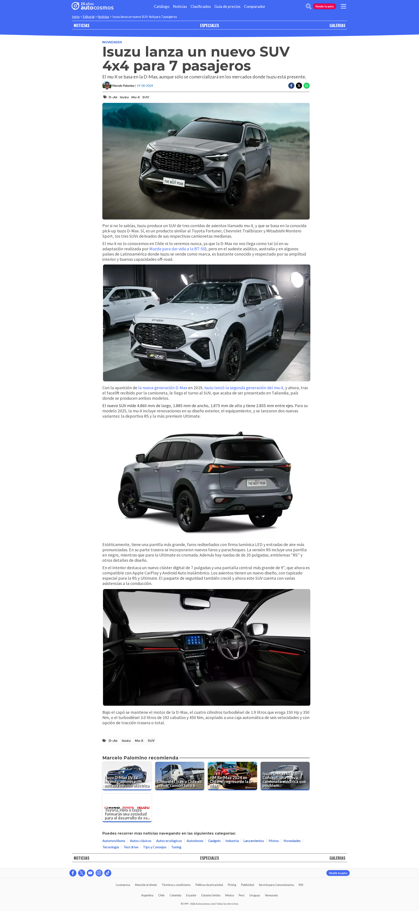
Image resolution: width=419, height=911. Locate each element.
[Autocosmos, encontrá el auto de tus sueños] (92, 6)
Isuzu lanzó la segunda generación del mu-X (243, 387)
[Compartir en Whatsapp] (307, 86)
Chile (161, 895)
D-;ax (113, 97)
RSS (301, 885)
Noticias (180, 6)
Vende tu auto (324, 6)
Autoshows (195, 840)
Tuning (176, 847)
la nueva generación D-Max (162, 387)
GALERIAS (337, 25)
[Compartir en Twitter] (299, 86)
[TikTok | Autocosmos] (107, 873)
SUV (145, 97)
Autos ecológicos (169, 840)
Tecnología (110, 847)
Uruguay (254, 895)
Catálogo (161, 6)
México (229, 895)
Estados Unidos (210, 895)
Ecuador (191, 895)
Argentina (147, 895)
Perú (241, 895)
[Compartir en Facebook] (291, 86)
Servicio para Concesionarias (276, 885)
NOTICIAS (81, 25)
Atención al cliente (146, 885)
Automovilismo (113, 840)
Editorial (88, 17)
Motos (274, 840)
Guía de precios (227, 6)
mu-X (135, 97)
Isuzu (124, 97)
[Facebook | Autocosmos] (72, 873)
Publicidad (247, 885)
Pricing (232, 885)
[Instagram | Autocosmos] (99, 873)
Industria (232, 840)
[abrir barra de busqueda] (308, 6)
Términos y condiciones (176, 885)
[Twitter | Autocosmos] (81, 873)
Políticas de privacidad (209, 885)
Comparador (254, 6)
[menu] (343, 6)
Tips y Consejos (155, 847)
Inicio (76, 17)
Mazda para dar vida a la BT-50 (177, 248)
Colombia (175, 895)
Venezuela (271, 895)
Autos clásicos (140, 840)
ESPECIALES (209, 25)
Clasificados (201, 6)
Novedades (112, 42)
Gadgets (214, 840)
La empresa (123, 885)
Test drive (131, 847)
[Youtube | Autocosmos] (90, 873)
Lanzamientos (253, 840)
